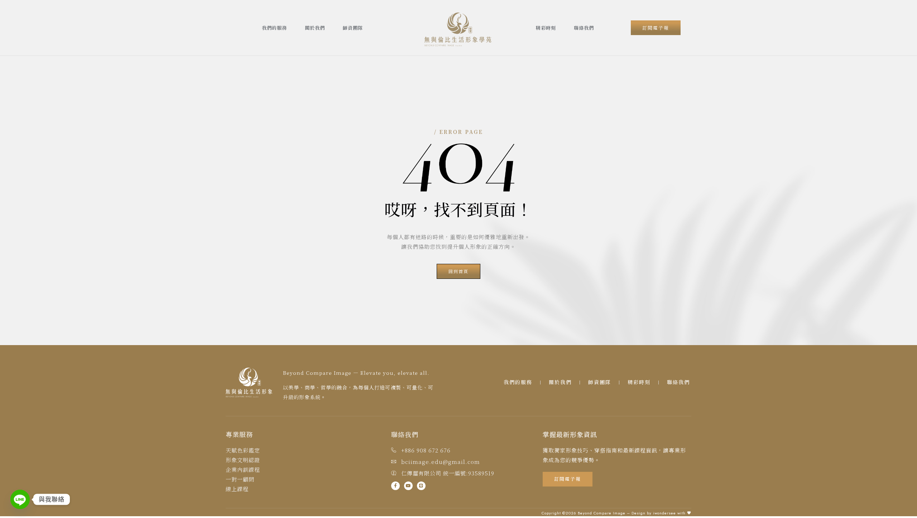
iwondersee (664, 513)
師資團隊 (353, 27)
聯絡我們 (584, 27)
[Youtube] (408, 485)
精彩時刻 (546, 27)
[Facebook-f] (395, 485)
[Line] (421, 485)
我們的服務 (274, 27)
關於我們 (315, 27)
